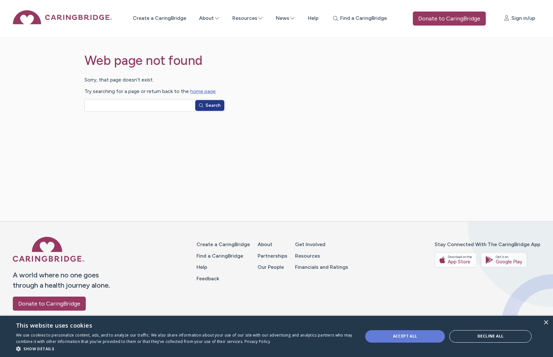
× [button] (545, 322)
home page (203, 91)
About (206, 18)
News (282, 18)
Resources (244, 18)
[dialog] (276, 336)
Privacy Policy (257, 341)
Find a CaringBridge (219, 256)
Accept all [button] (405, 336)
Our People (271, 267)
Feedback (207, 279)
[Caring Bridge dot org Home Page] (62, 22)
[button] (184, 348)
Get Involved (310, 244)
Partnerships (272, 256)
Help (313, 18)
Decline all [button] (490, 336)
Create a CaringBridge (159, 18)
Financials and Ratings (321, 267)
